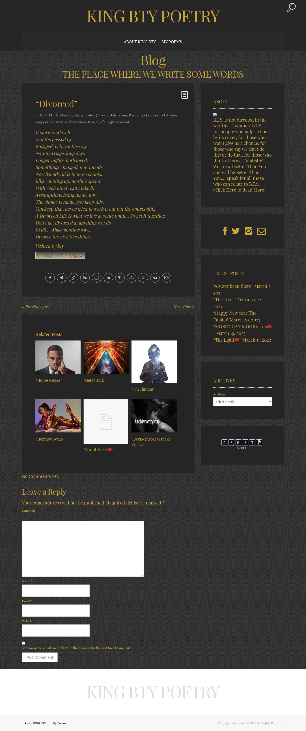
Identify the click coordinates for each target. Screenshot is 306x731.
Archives (219, 394)
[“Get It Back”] (106, 357)
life (103, 122)
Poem (123, 115)
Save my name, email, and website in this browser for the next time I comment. (76, 648)
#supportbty (44, 122)
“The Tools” (224, 299)
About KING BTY (140, 41)
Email (27, 601)
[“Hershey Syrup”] (58, 415)
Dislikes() (71, 255)
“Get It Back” (94, 380)
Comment (29, 511)
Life (114, 115)
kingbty (93, 122)
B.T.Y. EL (46, 115)
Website (27, 621)
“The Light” (227, 340)
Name (27, 581)
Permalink (122, 122)
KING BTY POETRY (152, 16)
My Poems (172, 41)
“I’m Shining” (142, 389)
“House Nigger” (48, 380)
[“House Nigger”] (58, 357)
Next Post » (184, 306)
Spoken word (150, 115)
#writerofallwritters (71, 122)
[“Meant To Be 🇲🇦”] (106, 421)
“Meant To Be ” (98, 449)
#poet (174, 115)
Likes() (47, 255)
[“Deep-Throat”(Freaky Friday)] (154, 415)
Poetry (134, 115)
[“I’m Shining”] (154, 361)
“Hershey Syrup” (49, 439)
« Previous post (36, 306)
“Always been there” (233, 286)
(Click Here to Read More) (239, 190)
